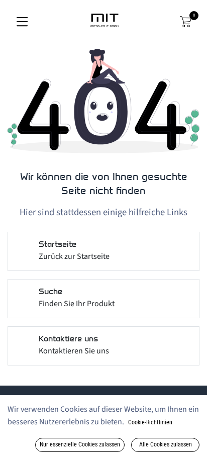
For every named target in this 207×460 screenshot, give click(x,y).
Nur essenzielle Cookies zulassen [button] (80, 444)
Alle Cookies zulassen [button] (165, 444)
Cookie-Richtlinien (150, 422)
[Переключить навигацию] (22, 21)
